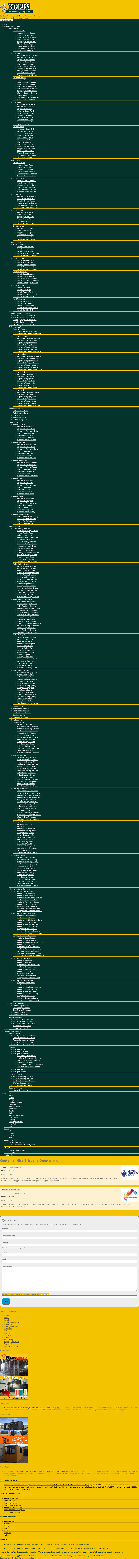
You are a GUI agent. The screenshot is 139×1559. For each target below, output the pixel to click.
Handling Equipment (16, 1102)
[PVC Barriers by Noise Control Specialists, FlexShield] (14, 1399)
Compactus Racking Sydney (27, 679)
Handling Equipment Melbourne (24, 320)
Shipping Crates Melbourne (27, 201)
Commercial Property (12, 1140)
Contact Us (8, 1155)
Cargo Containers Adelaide (27, 906)
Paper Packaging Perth (26, 378)
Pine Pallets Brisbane (25, 453)
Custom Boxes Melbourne (27, 80)
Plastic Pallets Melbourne (26, 469)
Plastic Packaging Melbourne (28, 363)
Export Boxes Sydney (25, 133)
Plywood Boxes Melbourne (27, 88)
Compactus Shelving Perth (27, 828)
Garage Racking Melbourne (27, 617)
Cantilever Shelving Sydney (27, 859)
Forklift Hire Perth (24, 290)
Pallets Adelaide (19, 424)
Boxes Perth (17, 102)
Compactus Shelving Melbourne (29, 795)
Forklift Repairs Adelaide (26, 251)
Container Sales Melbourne (27, 938)
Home (6, 24)
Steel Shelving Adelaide (26, 750)
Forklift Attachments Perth (27, 294)
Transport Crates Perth (26, 221)
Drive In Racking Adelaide (26, 541)
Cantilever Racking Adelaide (27, 531)
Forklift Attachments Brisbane (28, 267)
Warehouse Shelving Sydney (27, 886)
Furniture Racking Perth (26, 650)
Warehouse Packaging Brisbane (29, 351)
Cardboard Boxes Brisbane (27, 55)
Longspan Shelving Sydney (27, 870)
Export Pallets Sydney (25, 501)
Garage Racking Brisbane (26, 581)
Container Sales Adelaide (26, 893)
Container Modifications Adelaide (29, 897)
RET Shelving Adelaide (25, 744)
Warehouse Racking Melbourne (29, 632)
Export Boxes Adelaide (26, 35)
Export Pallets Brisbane (26, 447)
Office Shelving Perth (25, 839)
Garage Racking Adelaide (26, 546)
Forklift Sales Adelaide (25, 247)
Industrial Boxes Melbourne (27, 84)
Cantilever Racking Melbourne (28, 601)
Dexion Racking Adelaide (26, 539)
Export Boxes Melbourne (26, 82)
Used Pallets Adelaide (25, 437)
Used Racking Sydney (25, 701)
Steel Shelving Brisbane (26, 784)
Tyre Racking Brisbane (25, 592)
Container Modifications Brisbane (29, 920)
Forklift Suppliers (15, 242)
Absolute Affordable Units (11, 1189)
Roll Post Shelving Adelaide (27, 746)
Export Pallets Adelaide (26, 429)
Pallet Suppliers (14, 422)
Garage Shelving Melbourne (27, 799)
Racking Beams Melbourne (27, 621)
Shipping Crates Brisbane (26, 185)
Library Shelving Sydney (26, 868)
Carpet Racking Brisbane (26, 568)
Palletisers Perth (19, 417)
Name (5, 1229)
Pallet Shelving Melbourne (27, 808)
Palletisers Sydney (20, 419)
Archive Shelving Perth (25, 824)
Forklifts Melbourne (20, 272)
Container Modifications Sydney (29, 987)
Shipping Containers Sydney (23, 980)
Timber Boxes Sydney (25, 153)
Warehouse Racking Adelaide (28, 561)
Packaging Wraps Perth (26, 385)
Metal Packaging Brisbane (27, 340)
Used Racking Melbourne (26, 630)
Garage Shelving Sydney (26, 866)
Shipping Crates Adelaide (26, 169)
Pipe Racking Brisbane (25, 583)
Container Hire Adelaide (26, 895)
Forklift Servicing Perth (25, 296)
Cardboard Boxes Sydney (26, 129)
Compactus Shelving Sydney (27, 862)
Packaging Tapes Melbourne (28, 365)
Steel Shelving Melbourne (26, 817)
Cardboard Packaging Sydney (28, 392)
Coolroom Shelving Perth (26, 830)
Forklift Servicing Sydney (26, 310)
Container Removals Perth (27, 971)
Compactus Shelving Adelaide (28, 728)
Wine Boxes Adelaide (25, 50)
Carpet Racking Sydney (25, 675)
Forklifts (12, 1100)
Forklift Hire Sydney (24, 303)
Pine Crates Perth (24, 214)
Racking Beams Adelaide (26, 550)
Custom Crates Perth (25, 212)
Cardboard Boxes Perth (26, 104)
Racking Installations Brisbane (28, 588)
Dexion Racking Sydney (26, 681)
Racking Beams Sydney (26, 692)
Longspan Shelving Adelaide (27, 737)
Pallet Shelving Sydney (25, 875)
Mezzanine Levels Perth (22, 1026)
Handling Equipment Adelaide (24, 315)
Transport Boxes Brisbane (27, 75)
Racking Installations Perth (27, 659)
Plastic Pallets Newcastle (26, 519)
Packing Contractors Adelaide (24, 1035)
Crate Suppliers (14, 160)
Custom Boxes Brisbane (26, 57)
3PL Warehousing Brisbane (23, 1078)
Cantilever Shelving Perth (26, 826)
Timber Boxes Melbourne (26, 95)
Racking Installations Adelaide (28, 552)
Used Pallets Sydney (25, 509)
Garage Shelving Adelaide (26, 733)
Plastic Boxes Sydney (25, 138)
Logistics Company (11, 1503)
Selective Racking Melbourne (28, 625)
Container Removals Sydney (27, 993)
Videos (11, 1135)
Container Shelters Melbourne (28, 947)
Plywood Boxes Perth (25, 113)
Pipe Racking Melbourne (26, 619)
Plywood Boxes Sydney (26, 146)
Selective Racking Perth (26, 661)
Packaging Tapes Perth (26, 383)
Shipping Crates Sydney (26, 232)
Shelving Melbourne (20, 788)
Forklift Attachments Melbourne (29, 280)
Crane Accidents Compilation (14, 1510)
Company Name (8, 1236)
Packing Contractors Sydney (23, 1044)
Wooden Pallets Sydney (26, 512)
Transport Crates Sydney (26, 237)
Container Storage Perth (26, 967)
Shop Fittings (13, 1124)
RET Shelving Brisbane (25, 777)
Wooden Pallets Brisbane (26, 458)
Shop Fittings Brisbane (21, 1008)
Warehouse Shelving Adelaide (28, 752)
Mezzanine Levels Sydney (22, 1028)
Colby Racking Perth (24, 641)
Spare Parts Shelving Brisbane (28, 781)
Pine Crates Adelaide (25, 167)
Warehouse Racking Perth (27, 667)
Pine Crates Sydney (24, 230)
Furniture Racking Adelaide (27, 544)
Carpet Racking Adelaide (26, 533)
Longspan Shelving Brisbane (27, 770)
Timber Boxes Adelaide (26, 46)
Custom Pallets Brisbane (26, 444)
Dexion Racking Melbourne (27, 610)
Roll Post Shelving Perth (26, 846)
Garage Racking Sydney (26, 688)
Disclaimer (12, 1152)
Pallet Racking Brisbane (21, 564)
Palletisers (8, 1329)
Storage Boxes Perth (25, 117)
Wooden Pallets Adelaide (26, 440)
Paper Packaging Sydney (26, 396)
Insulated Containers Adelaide (28, 908)
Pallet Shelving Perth (25, 841)
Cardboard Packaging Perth (27, 374)
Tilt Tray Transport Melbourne (28, 1067)
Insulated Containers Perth (27, 975)
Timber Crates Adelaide (26, 171)
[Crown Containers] (14, 1462)
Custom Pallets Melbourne (27, 462)
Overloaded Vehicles (12, 1512)
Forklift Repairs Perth (25, 292)
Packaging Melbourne (21, 354)
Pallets (11, 1111)
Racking (11, 1113)
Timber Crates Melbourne (27, 203)
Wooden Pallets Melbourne (27, 476)
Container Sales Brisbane (26, 915)
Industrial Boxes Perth (25, 111)
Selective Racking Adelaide (27, 555)
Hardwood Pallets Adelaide (27, 431)
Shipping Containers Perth (22, 958)
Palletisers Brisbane (20, 413)
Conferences (9, 1521)
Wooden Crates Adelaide (26, 176)
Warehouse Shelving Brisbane (28, 786)
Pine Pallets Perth (24, 489)
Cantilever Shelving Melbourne (28, 793)
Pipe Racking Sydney (25, 690)
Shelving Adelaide (19, 722)
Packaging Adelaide (20, 329)
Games (11, 1137)
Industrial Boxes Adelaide (26, 37)
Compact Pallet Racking (13, 1507)
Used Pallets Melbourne (26, 473)
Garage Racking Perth (25, 652)
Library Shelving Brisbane (26, 768)
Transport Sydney (19, 1071)
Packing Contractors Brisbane (24, 1038)
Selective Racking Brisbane (27, 590)
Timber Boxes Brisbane (26, 73)
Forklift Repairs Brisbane (26, 265)
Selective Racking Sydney (26, 696)
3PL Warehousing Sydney (22, 1085)
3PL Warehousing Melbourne (24, 1081)
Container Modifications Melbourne (30, 942)
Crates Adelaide (19, 163)
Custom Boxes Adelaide (26, 33)
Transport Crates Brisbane (27, 189)
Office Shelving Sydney (25, 872)
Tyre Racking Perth (24, 663)
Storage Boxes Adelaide (26, 44)
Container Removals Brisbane (28, 926)
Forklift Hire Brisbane (25, 262)
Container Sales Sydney (26, 983)
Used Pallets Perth (24, 491)
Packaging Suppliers (16, 327)
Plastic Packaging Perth (26, 381)
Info (10, 1131)
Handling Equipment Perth (23, 322)
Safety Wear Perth (20, 715)
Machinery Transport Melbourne (29, 1062)
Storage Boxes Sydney (25, 151)
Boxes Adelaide (19, 31)
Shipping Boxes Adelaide (26, 42)
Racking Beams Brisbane (26, 586)
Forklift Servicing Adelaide (26, 255)
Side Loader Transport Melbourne (30, 1064)
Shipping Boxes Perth (25, 115)
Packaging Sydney (19, 390)
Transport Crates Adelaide (27, 173)
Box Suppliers (14, 28)
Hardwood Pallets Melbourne (28, 467)
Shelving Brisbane (19, 755)
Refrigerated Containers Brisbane (30, 933)
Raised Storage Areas (17, 1115)
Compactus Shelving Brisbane (28, 762)
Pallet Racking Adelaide (21, 528)
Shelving (12, 1119)
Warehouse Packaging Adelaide (29, 333)
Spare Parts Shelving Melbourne (29, 815)
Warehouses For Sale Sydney (24, 1144)
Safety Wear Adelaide (21, 708)
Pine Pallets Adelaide (25, 435)
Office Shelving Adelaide (26, 739)
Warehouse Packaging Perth (28, 387)
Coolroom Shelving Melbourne (28, 797)
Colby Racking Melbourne (26, 606)
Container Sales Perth (25, 960)
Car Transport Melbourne (26, 1056)
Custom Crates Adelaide (26, 165)
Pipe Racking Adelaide (25, 548)
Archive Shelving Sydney (26, 857)
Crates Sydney (18, 226)
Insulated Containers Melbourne (29, 953)
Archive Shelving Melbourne (27, 791)
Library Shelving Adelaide (26, 735)
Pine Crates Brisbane (25, 183)
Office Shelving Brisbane (26, 773)
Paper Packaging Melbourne (27, 360)
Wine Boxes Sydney (24, 157)
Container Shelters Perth (26, 969)
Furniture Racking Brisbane (27, 579)
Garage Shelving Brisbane (26, 766)
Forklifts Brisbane (19, 258)
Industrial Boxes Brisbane (27, 62)
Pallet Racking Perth (20, 635)
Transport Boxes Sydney (26, 155)
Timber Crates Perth (25, 219)
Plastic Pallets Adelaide (26, 433)
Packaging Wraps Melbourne (28, 367)
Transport (12, 1047)
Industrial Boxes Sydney (26, 135)
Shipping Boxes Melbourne (27, 91)
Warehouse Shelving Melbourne (29, 819)
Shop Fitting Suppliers (17, 1003)
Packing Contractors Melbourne (24, 1040)
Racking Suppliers (15, 526)
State (5, 1242)
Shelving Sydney (19, 855)
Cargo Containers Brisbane (27, 929)
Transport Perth (19, 1069)
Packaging (12, 1104)
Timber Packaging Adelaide (27, 331)
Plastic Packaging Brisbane (27, 345)
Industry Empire (10, 1500)
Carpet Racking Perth (25, 639)
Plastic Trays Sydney (25, 144)
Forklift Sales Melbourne (26, 274)
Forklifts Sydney (19, 299)
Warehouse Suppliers (12, 26)
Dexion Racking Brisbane (26, 575)
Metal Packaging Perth (25, 376)
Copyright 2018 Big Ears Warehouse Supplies (17, 1558)
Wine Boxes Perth (24, 124)
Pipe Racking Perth (24, 654)
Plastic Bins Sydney (24, 142)
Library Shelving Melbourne (27, 802)
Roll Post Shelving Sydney (26, 879)
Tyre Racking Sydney (25, 699)
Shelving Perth (18, 822)
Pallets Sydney (18, 496)
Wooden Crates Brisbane (26, 191)
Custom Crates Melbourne (27, 196)
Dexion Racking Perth (25, 646)
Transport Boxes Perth (26, 122)
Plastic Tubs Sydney (24, 140)
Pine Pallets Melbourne (26, 471)
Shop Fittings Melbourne (22, 1010)
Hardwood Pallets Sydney (27, 503)
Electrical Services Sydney (22, 1090)
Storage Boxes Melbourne (27, 93)
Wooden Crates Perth (25, 223)
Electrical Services (15, 1088)
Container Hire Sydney (25, 985)
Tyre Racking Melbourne (26, 628)
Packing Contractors (16, 1033)
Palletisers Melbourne (21, 415)
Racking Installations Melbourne (29, 623)
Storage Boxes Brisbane (26, 70)
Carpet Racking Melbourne (27, 604)
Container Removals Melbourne (29, 949)
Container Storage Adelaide (27, 900)
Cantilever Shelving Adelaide (27, 726)
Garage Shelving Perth (25, 833)
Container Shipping (11, 1498)
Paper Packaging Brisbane (27, 343)
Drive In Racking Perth (25, 648)
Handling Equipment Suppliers (20, 313)
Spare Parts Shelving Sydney (28, 881)
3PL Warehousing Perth (22, 1083)
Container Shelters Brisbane (27, 924)
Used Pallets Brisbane (25, 455)
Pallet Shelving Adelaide (26, 742)
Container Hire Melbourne (27, 940)
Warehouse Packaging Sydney (28, 405)
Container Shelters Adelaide (27, 904)
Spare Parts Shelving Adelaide (28, 748)
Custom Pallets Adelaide (26, 426)
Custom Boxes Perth (25, 106)
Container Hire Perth (25, 962)
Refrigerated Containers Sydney (29, 1000)
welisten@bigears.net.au (20, 18)
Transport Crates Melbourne (28, 205)
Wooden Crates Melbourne (27, 207)
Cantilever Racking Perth (26, 637)
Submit (6, 1301)
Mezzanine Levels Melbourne (24, 1023)
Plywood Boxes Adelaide (26, 39)
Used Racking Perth (24, 665)
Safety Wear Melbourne (22, 713)
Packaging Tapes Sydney (26, 401)
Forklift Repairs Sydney (26, 305)
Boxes (11, 1095)
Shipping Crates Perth (25, 217)
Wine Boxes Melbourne (26, 99)
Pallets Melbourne (20, 460)
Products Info (9, 1093)
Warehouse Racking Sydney (27, 703)
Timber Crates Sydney (25, 235)
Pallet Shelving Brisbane (26, 775)
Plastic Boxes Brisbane (26, 64)
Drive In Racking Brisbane (26, 577)
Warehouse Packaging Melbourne (29, 369)
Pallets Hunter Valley (21, 514)
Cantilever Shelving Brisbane (27, 760)
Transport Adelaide (20, 1049)
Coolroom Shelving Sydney (27, 864)
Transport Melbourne (21, 1053)
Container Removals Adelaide (28, 902)
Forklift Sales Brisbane (25, 260)
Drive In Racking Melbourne (27, 612)
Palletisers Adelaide (20, 411)
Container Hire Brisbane (26, 918)
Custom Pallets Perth (25, 480)
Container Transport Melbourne (29, 1058)
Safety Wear (13, 1117)
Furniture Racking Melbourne (28, 615)
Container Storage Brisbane (27, 922)
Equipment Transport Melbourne (29, 1060)
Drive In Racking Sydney (26, 683)
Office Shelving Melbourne (27, 806)
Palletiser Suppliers (16, 408)
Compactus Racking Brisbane (28, 573)
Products (7, 1533)
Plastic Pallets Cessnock (26, 521)
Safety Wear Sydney (20, 717)
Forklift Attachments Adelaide (28, 253)
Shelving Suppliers (15, 720)
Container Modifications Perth (28, 965)
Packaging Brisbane (20, 336)
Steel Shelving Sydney (25, 883)
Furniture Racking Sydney (26, 685)
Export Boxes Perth (24, 109)
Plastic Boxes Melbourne (26, 86)
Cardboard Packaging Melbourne (29, 356)
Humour (12, 1133)
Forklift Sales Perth (24, 287)
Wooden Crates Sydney (26, 239)
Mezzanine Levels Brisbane (23, 1021)
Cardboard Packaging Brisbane (28, 338)
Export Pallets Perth (25, 483)
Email (4, 1259)
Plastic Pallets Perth (24, 487)
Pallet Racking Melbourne (22, 599)
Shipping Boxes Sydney (26, 148)
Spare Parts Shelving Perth (27, 848)
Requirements (8, 1266)
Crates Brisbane (19, 178)
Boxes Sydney (18, 127)
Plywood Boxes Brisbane (26, 66)
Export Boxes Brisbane (26, 60)
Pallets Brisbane (19, 442)
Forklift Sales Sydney (25, 301)
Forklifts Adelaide (19, 244)
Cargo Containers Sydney (26, 996)
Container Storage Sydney (27, 989)
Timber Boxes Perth (25, 120)
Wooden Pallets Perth (25, 494)
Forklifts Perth (18, 285)
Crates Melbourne (19, 194)
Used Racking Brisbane (26, 594)
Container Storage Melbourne (28, 944)
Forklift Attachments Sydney (27, 308)
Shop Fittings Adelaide (21, 1005)
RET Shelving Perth (24, 844)
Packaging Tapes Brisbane (27, 347)
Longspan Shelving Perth (26, 837)
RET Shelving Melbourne (26, 810)
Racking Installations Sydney (27, 694)
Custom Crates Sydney (25, 228)
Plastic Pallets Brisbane (26, 451)
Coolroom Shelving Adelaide (27, 731)
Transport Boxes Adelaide (27, 48)
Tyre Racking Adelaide (25, 557)
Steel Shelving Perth (24, 850)
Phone (5, 1252)
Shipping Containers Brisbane (24, 913)
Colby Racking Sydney (25, 677)
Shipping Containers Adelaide (24, 891)
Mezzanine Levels (15, 1017)
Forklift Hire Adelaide (25, 249)
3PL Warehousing (15, 1074)
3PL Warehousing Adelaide (23, 1076)
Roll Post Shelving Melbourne (28, 812)
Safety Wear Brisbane (21, 710)
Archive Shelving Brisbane (26, 757)
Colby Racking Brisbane (26, 570)
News (6, 1129)
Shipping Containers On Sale (11, 1167)
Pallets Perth (18, 478)
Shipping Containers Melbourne (24, 936)
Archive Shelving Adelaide (26, 724)
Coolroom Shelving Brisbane (27, 764)
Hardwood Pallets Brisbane (27, 449)
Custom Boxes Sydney (25, 131)
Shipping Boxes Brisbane (26, 68)
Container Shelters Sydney (27, 991)
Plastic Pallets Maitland (26, 523)
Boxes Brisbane (19, 53)
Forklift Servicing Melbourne (27, 283)
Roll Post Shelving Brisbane (27, 779)
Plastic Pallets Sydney (25, 507)
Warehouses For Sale (17, 1142)
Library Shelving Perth (25, 835)
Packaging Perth (19, 372)
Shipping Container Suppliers (19, 889)
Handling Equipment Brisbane (24, 317)
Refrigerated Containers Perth (28, 978)
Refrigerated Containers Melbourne (30, 955)
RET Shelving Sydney (25, 877)
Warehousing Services (12, 1031)
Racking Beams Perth (25, 657)
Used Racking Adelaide (25, 559)
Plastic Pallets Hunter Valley (27, 516)
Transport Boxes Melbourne (28, 97)
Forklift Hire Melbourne (26, 276)
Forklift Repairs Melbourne (27, 278)
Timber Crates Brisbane (26, 187)
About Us (7, 1148)
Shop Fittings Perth (20, 1012)
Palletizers (13, 1108)
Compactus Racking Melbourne (28, 608)
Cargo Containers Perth (26, 973)
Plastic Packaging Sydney (26, 399)
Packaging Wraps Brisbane (27, 349)
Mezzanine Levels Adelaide (23, 1019)
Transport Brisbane (20, 1051)
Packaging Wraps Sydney (26, 403)
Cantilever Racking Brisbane (27, 566)
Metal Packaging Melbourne (27, 358)
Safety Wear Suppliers (17, 706)
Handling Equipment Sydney (23, 324)
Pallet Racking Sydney (21, 670)
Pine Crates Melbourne (26, 199)
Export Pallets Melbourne (26, 465)
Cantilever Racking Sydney (27, 672)
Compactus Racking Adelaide (28, 537)
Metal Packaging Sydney (26, 394)
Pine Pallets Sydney (24, 505)
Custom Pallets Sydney (26, 498)
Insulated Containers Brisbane (28, 931)
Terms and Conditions (17, 1150)
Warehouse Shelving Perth (27, 852)
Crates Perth (18, 210)
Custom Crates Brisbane (26, 181)
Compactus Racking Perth (26, 643)
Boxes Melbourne (19, 78)
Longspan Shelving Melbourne (28, 804)
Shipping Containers (16, 1122)
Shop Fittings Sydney (21, 1014)
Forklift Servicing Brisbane (27, 269)
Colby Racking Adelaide (25, 535)
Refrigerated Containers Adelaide (29, 911)
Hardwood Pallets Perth (26, 485)
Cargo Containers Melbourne (28, 951)
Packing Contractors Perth (23, 1042)
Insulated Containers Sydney (28, 998)
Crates (11, 1098)
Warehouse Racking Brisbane (28, 597)
